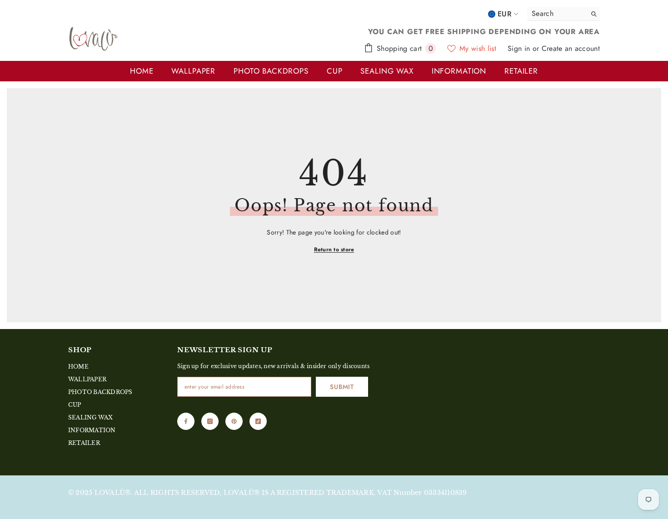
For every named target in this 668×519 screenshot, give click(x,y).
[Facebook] (185, 421)
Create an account (571, 48)
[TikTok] (258, 421)
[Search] (563, 14)
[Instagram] (210, 421)
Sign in (520, 48)
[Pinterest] (234, 421)
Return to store (334, 249)
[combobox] (554, 13)
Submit (342, 386)
